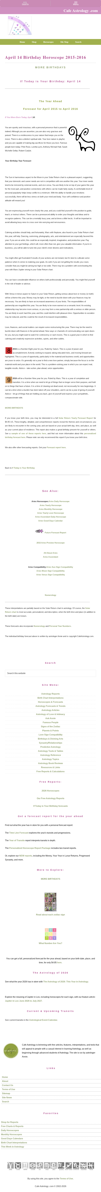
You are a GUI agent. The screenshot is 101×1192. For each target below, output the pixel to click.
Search (5, 1102)
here (59, 962)
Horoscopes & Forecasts (50, 702)
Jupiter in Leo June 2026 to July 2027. (23, 1001)
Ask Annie (50, 718)
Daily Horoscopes (10, 1130)
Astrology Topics (50, 759)
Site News (7, 1097)
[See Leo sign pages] (39, 1171)
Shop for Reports (9, 1122)
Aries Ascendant (50, 557)
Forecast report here (56, 447)
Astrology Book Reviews (50, 763)
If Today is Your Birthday (23, 468)
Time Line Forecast (18, 833)
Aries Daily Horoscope (59, 501)
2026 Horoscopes (50, 791)
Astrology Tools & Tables (50, 751)
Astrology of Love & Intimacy (50, 714)
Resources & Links (50, 767)
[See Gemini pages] (25, 1171)
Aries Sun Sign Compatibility (59, 567)
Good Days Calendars (12, 1138)
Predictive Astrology (50, 747)
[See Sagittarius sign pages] (68, 1171)
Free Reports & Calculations (50, 771)
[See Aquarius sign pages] (83, 1171)
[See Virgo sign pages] (47, 1171)
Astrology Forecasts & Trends (50, 706)
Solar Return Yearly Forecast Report (76, 418)
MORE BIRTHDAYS (50, 67)
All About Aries (50, 553)
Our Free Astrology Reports (50, 798)
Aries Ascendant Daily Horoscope (50, 517)
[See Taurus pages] (17, 1171)
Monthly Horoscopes (11, 1134)
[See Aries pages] (10, 1171)
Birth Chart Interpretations (50, 698)
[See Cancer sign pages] (32, 1171)
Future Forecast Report (55, 532)
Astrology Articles (50, 710)
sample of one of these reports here (28, 433)
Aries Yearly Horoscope (50, 505)
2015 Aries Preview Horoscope (51, 543)
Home (5, 1077)
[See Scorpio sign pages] (60, 1171)
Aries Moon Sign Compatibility (50, 571)
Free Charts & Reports (12, 1126)
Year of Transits (17, 840)
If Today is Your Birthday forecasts (50, 806)
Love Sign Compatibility (50, 735)
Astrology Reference (50, 755)
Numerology (50, 595)
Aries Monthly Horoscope (50, 509)
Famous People (50, 722)
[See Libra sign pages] (53, 1171)
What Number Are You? (50, 943)
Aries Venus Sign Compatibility (50, 575)
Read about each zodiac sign (50, 915)
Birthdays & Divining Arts (50, 739)
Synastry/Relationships (50, 743)
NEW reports (25, 856)
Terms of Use (8, 1089)
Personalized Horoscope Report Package (29, 848)
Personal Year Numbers (60, 626)
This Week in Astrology (12, 1147)
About (5, 1081)
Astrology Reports (50, 694)
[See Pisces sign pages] (90, 1171)
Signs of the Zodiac (50, 726)
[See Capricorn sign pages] (76, 1171)
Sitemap (6, 1093)
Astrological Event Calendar (43, 1020)
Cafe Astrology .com (19, 24)
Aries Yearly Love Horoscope (50, 513)
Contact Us (7, 1085)
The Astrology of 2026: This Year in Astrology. (66, 982)
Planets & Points (50, 730)
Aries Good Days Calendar (50, 521)
